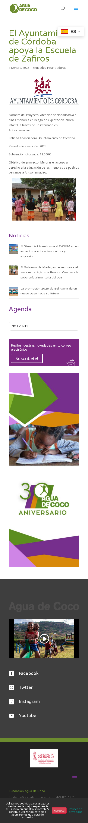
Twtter (26, 687)
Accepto (59, 810)
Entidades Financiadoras (49, 68)
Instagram (29, 701)
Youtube (27, 715)
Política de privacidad (75, 810)
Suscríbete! (27, 358)
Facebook (28, 673)
